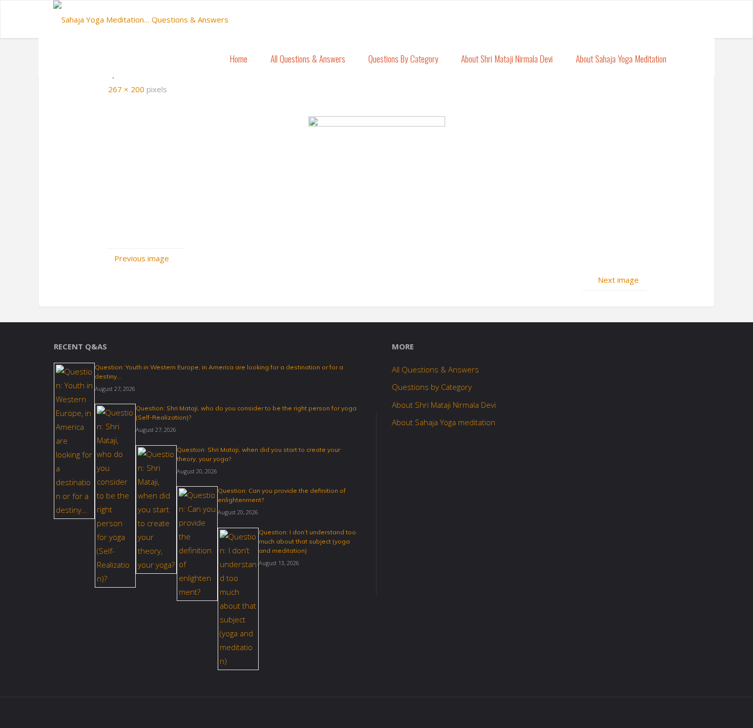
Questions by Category (432, 387)
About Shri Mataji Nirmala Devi (444, 405)
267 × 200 (127, 89)
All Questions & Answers (435, 369)
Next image (618, 280)
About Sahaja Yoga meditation (443, 422)
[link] (689, 58)
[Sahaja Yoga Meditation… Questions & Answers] (140, 16)
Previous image (141, 258)
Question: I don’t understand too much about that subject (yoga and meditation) (307, 541)
